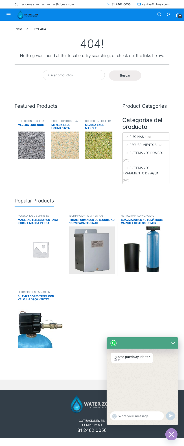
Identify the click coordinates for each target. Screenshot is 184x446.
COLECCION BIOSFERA (31, 121)
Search (159, 14)
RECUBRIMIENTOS (143, 145)
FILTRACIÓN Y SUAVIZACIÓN (137, 215)
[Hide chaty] (171, 434)
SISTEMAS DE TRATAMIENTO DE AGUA (140, 170)
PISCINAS (136, 136)
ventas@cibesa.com (155, 4)
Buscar (125, 75)
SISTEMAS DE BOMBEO (146, 153)
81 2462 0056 (121, 4)
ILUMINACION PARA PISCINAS (86, 215)
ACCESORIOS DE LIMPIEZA (33, 215)
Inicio (18, 29)
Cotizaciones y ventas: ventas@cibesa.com (44, 4)
